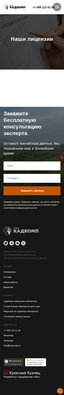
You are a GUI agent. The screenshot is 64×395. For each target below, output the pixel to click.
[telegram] (11, 346)
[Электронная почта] (17, 346)
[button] (60, 391)
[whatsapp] (6, 346)
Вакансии (8, 390)
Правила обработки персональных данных (25, 361)
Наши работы (11, 385)
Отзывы (8, 379)
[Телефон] (23, 346)
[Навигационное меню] (57, 7)
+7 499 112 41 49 (43, 7)
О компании (9, 375)
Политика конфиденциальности (20, 357)
